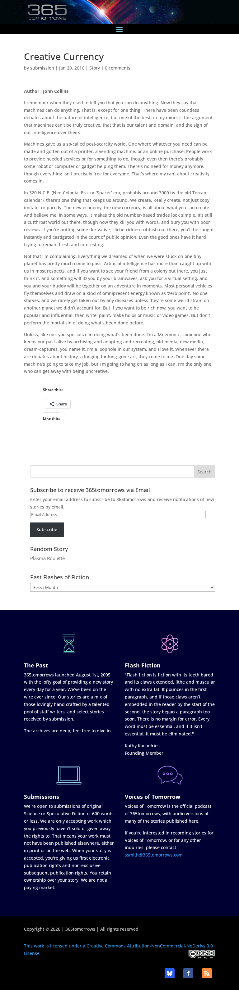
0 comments (117, 68)
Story (94, 68)
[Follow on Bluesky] (170, 973)
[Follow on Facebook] (188, 973)
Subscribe (46, 529)
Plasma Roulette (47, 558)
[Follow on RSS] (207, 973)
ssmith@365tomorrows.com (154, 855)
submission (42, 68)
